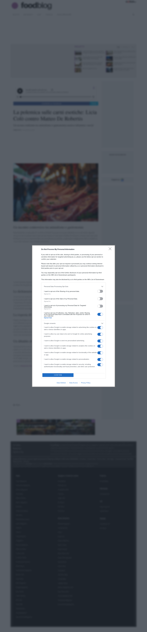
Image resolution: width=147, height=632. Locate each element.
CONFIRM (58, 375)
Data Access (73, 383)
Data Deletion (61, 383)
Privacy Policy (85, 383)
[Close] (111, 249)
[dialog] (73, 316)
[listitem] (73, 286)
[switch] (100, 291)
